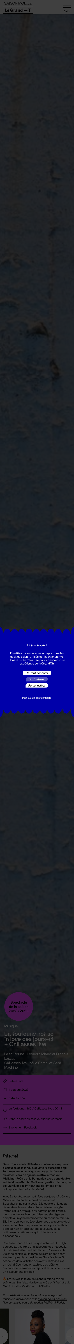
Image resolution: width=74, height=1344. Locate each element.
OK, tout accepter (37, 673)
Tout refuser (37, 679)
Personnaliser (36, 685)
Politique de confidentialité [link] (37, 697)
